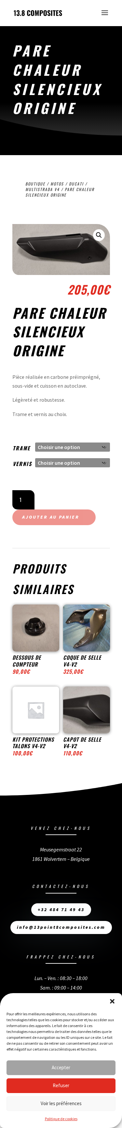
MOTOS (57, 183)
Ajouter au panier (50, 517)
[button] (112, 1001)
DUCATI (76, 183)
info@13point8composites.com (61, 927)
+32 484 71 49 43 (61, 909)
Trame (21, 448)
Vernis (22, 464)
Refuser (61, 1085)
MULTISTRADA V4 (42, 189)
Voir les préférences (61, 1103)
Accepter (61, 1067)
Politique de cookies (61, 1118)
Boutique (35, 183)
